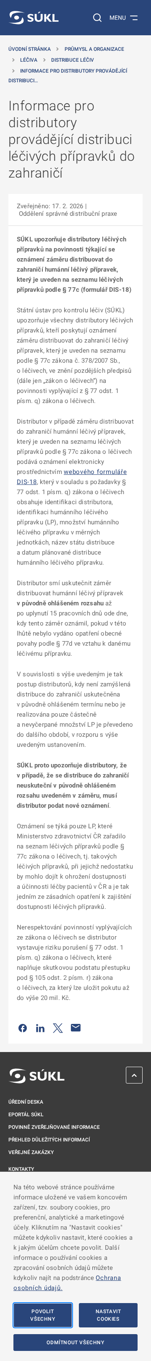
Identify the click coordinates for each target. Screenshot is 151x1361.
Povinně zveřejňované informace (54, 1127)
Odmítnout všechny (75, 1342)
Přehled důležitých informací (49, 1140)
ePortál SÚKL (26, 1115)
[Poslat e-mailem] (76, 1027)
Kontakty (21, 1169)
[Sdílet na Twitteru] (58, 1027)
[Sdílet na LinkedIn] (40, 1027)
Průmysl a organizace (94, 49)
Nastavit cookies (108, 1315)
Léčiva (28, 60)
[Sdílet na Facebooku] (23, 1027)
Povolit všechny (42, 1315)
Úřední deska (25, 1102)
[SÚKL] (33, 17)
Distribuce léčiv (72, 60)
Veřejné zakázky (31, 1152)
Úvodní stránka (29, 49)
